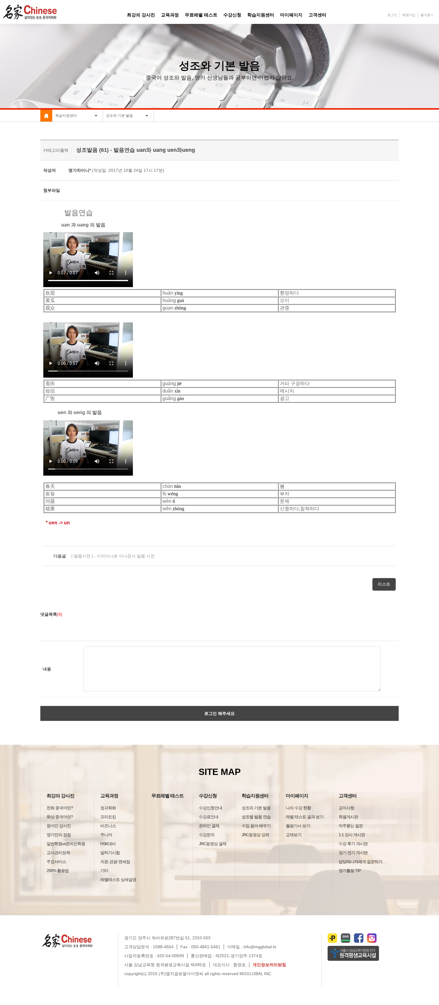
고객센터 (348, 795)
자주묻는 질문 (351, 825)
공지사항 (346, 807)
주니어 (106, 834)
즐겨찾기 (427, 15)
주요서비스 (56, 861)
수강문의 (206, 834)
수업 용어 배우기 (256, 825)
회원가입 (408, 15)
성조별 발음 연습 (256, 816)
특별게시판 (348, 816)
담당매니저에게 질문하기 (360, 861)
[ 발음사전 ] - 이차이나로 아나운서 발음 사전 (104, 556)
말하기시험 (110, 852)
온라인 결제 (209, 825)
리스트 (384, 584)
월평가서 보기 (298, 825)
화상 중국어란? (60, 816)
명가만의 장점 (59, 834)
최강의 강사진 (60, 795)
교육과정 (109, 795)
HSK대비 (108, 843)
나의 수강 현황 (298, 807)
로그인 (392, 15)
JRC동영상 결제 (212, 843)
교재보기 (293, 834)
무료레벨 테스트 (167, 795)
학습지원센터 (255, 795)
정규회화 (108, 807)
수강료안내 (208, 816)
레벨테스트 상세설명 (118, 879)
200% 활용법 (58, 870)
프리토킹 (108, 816)
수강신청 (208, 795)
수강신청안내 (210, 807)
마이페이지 (297, 795)
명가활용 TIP (350, 870)
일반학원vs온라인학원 (66, 843)
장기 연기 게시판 (353, 852)
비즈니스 (108, 825)
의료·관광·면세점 (115, 861)
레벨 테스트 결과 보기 (304, 816)
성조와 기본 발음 (256, 807)
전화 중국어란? (60, 807)
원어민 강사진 (59, 825)
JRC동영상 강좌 (255, 834)
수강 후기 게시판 (353, 843)
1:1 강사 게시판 (352, 834)
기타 (104, 870)
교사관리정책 (58, 852)
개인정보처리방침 (269, 964)
